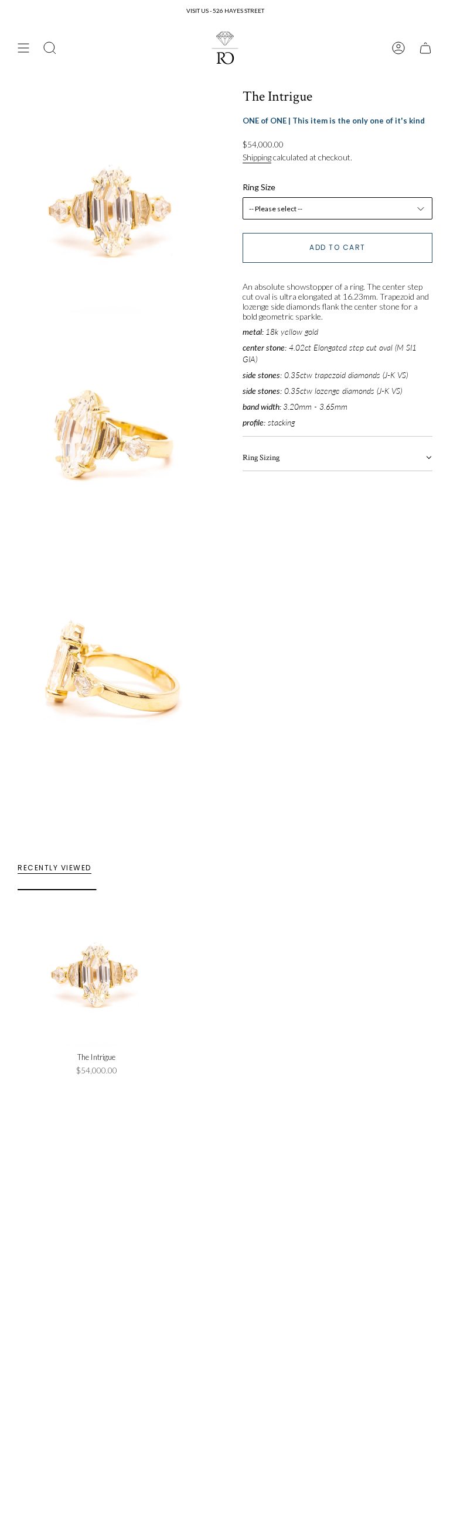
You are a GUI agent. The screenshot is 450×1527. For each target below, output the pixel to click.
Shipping (257, 157)
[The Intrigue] (96, 967)
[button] (337, 458)
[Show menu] (23, 48)
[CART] (425, 48)
